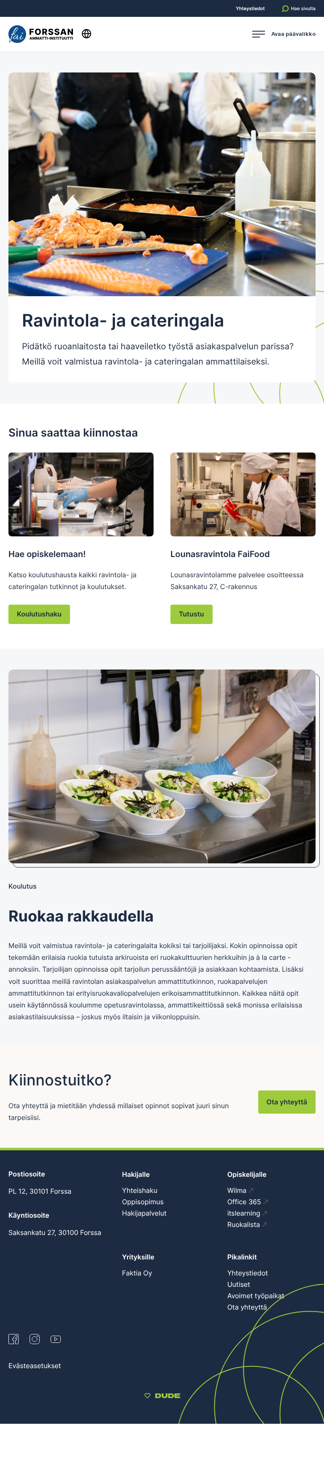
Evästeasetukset (34, 1365)
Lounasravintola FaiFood (220, 554)
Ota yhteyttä (287, 1102)
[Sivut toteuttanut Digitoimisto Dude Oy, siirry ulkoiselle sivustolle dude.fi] (162, 1397)
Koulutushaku (39, 614)
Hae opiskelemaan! (47, 554)
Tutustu (191, 614)
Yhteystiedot (250, 8)
